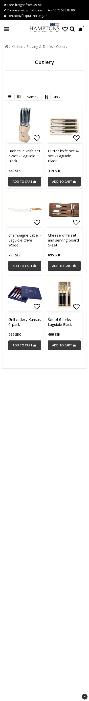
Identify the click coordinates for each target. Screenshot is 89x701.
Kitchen (17, 46)
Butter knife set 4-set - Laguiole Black (63, 155)
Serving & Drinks (39, 46)
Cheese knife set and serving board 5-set (63, 240)
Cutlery (61, 46)
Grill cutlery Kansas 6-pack (24, 322)
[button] (65, 29)
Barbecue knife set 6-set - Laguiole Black (24, 155)
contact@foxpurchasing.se (27, 15)
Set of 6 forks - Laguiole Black (60, 322)
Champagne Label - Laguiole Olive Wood (24, 240)
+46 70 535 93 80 (63, 10)
